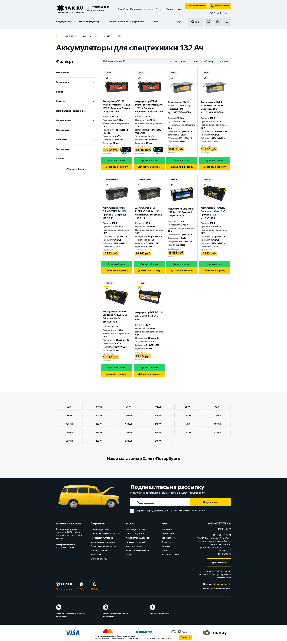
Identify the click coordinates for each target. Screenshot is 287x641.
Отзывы (166, 546)
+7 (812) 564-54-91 (100, 7)
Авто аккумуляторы (135, 529)
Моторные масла (134, 546)
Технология (62, 82)
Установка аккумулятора (103, 542)
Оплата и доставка (100, 529)
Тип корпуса (63, 149)
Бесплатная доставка (195, 6)
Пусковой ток (63, 120)
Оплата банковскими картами (105, 534)
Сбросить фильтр (76, 169)
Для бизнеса (219, 562)
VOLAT (108, 73)
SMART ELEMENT (112, 179)
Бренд (59, 91)
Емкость (60, 101)
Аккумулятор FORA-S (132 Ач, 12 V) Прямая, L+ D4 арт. (149, 316)
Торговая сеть (169, 538)
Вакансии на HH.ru (171, 554)
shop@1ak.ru (224, 554)
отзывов (217, 589)
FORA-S (141, 283)
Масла (155, 21)
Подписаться (210, 502)
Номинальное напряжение (71, 111)
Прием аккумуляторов (102, 538)
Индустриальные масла (137, 550)
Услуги (129, 554)
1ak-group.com (64, 589)
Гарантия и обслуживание (104, 546)
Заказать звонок (222, 6)
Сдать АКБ (123, 9)
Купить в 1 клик (116, 160)
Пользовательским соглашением (188, 511)
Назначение (62, 72)
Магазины (170, 9)
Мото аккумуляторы (90, 21)
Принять (185, 637)
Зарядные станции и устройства (126, 21)
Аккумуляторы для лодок (138, 538)
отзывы (81, 588)
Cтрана (60, 158)
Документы (167, 542)
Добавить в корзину (117, 167)
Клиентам (96, 554)
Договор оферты (99, 550)
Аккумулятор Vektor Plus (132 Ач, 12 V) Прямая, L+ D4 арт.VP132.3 (181, 212)
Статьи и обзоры (99, 559)
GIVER (173, 73)
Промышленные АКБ (136, 542)
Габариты (61, 139)
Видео (165, 550)
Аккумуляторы (64, 21)
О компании (168, 534)
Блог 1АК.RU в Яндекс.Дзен (160, 613)
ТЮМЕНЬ (207, 179)
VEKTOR (174, 179)
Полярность (62, 130)
